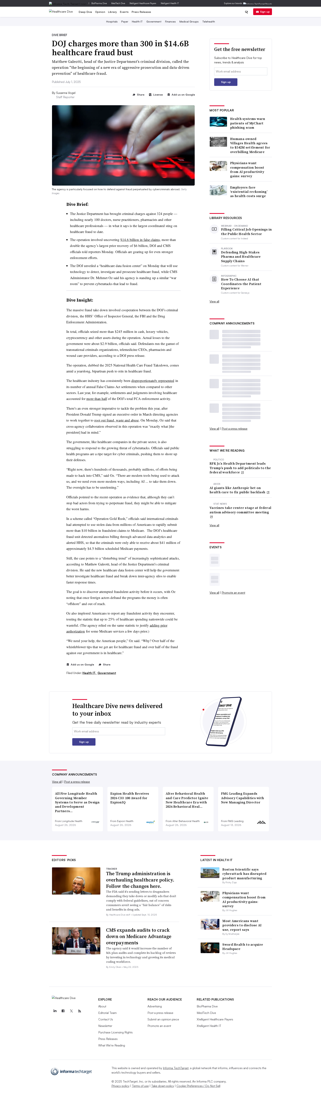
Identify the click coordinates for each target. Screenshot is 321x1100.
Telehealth (208, 21)
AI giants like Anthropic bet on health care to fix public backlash (238, 490)
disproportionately (144, 380)
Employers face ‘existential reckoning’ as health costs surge (249, 191)
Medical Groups (189, 21)
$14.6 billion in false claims (140, 239)
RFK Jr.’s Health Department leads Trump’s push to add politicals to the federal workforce (240, 467)
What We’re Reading (111, 1045)
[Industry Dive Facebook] (63, 1011)
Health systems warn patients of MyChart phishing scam (247, 123)
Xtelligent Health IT (170, 3)
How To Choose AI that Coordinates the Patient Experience (241, 283)
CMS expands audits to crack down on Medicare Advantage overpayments (138, 936)
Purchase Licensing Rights (115, 1032)
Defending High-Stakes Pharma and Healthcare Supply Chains (241, 256)
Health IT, (89, 673)
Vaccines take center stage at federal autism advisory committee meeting (240, 510)
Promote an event (233, 592)
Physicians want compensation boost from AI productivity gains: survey (247, 169)
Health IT (137, 21)
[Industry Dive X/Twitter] (71, 1011)
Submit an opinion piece (163, 1019)
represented (166, 380)
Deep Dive (85, 11)
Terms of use (140, 1086)
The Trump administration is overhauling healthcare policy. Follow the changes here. (140, 880)
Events (124, 11)
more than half (96, 398)
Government (153, 21)
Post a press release (234, 428)
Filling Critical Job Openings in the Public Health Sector (246, 231)
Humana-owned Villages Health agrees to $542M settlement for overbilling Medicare (250, 145)
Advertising (154, 1006)
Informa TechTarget (176, 1068)
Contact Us (105, 1019)
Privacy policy (120, 1086)
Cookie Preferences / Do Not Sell (198, 1086)
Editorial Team (107, 1013)
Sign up (265, 11)
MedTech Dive (118, 3)
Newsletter (105, 1026)
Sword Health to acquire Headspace (242, 946)
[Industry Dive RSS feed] (79, 1011)
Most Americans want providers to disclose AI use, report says (242, 925)
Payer (124, 21)
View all (214, 301)
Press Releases (141, 11)
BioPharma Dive (99, 3)
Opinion (100, 11)
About (102, 1006)
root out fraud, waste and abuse (116, 420)
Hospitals (112, 21)
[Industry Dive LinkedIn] (55, 1011)
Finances (170, 21)
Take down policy (162, 1086)
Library (112, 11)
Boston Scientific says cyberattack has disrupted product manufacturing (244, 873)
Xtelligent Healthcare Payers (142, 3)
